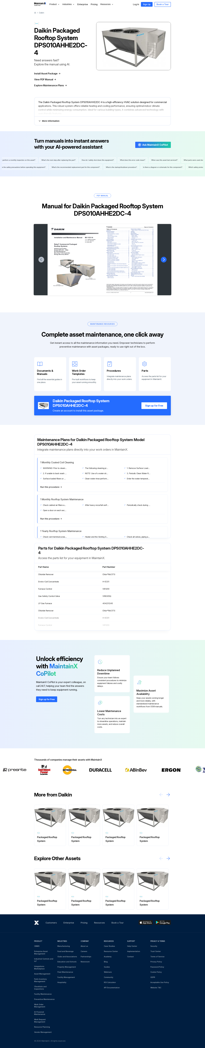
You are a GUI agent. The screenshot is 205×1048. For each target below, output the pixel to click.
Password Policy (157, 967)
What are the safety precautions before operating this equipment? (38, 167)
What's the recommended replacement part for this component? (93, 167)
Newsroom (85, 962)
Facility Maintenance (43, 994)
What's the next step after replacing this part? (41, 160)
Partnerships (86, 957)
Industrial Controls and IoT (43, 960)
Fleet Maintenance (65, 972)
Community (108, 977)
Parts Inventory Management (40, 980)
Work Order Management (39, 1005)
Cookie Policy (156, 972)
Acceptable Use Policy (159, 982)
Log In (136, 4)
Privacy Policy (156, 962)
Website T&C (155, 988)
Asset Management (42, 974)
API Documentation (112, 988)
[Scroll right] (168, 795)
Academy (108, 957)
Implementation (133, 951)
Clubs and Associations (67, 957)
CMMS (37, 946)
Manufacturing (63, 946)
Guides (107, 967)
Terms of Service (157, 957)
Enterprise (82, 4)
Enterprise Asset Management (41, 952)
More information (50, 121)
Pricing (94, 4)
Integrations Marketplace (39, 967)
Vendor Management (43, 1032)
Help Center (132, 946)
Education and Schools (67, 962)
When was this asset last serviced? (147, 160)
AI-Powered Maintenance (39, 1013)
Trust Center (155, 951)
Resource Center (111, 951)
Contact (130, 957)
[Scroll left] (161, 795)
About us (84, 946)
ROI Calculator (110, 982)
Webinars (108, 972)
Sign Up (147, 4)
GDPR (152, 977)
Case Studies (109, 946)
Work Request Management (40, 1020)
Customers (51, 922)
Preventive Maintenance (44, 999)
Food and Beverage (65, 951)
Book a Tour (163, 4)
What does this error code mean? (115, 160)
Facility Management (66, 977)
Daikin (41, 13)
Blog (106, 962)
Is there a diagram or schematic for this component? (179, 167)
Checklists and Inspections (40, 988)
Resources (99, 922)
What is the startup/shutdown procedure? (138, 167)
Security (153, 946)
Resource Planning (42, 1027)
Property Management (66, 967)
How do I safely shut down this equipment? (81, 160)
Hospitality (61, 982)
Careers (84, 951)
